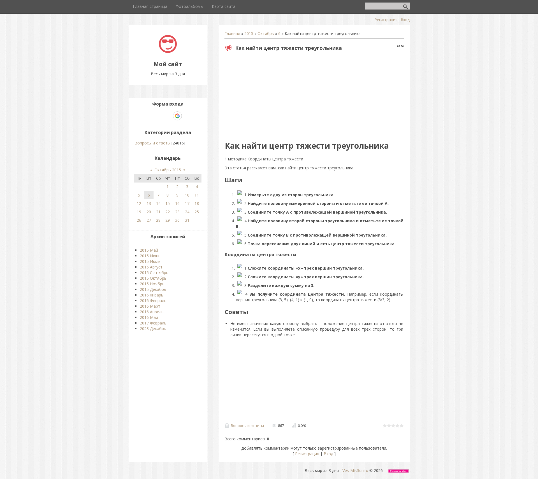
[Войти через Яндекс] (167, 116)
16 (177, 203)
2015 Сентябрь (154, 272)
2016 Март (150, 306)
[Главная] (168, 51)
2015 (248, 33)
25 (196, 211)
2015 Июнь (150, 255)
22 (167, 211)
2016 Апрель (152, 311)
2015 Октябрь (153, 278)
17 (187, 203)
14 (158, 203)
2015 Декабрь (153, 289)
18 (196, 203)
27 (149, 220)
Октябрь (266, 33)
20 (149, 211)
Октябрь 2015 (167, 169)
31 (187, 220)
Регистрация (386, 19)
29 (167, 220)
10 (187, 195)
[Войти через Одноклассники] (187, 116)
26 (139, 220)
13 (149, 203)
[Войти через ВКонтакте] (158, 116)
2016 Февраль (153, 300)
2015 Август (151, 267)
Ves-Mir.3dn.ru (355, 470)
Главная (232, 33)
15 (167, 203)
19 (139, 211)
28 (158, 220)
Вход (405, 19)
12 (139, 203)
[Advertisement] (314, 94)
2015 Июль (150, 261)
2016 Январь (151, 295)
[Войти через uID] (148, 116)
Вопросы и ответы (247, 425)
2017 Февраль (153, 323)
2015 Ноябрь (152, 283)
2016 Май (149, 317)
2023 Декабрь (153, 328)
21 (158, 211)
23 (177, 211)
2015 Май (149, 250)
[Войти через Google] (177, 115)
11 (196, 195)
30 (177, 220)
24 (187, 211)
